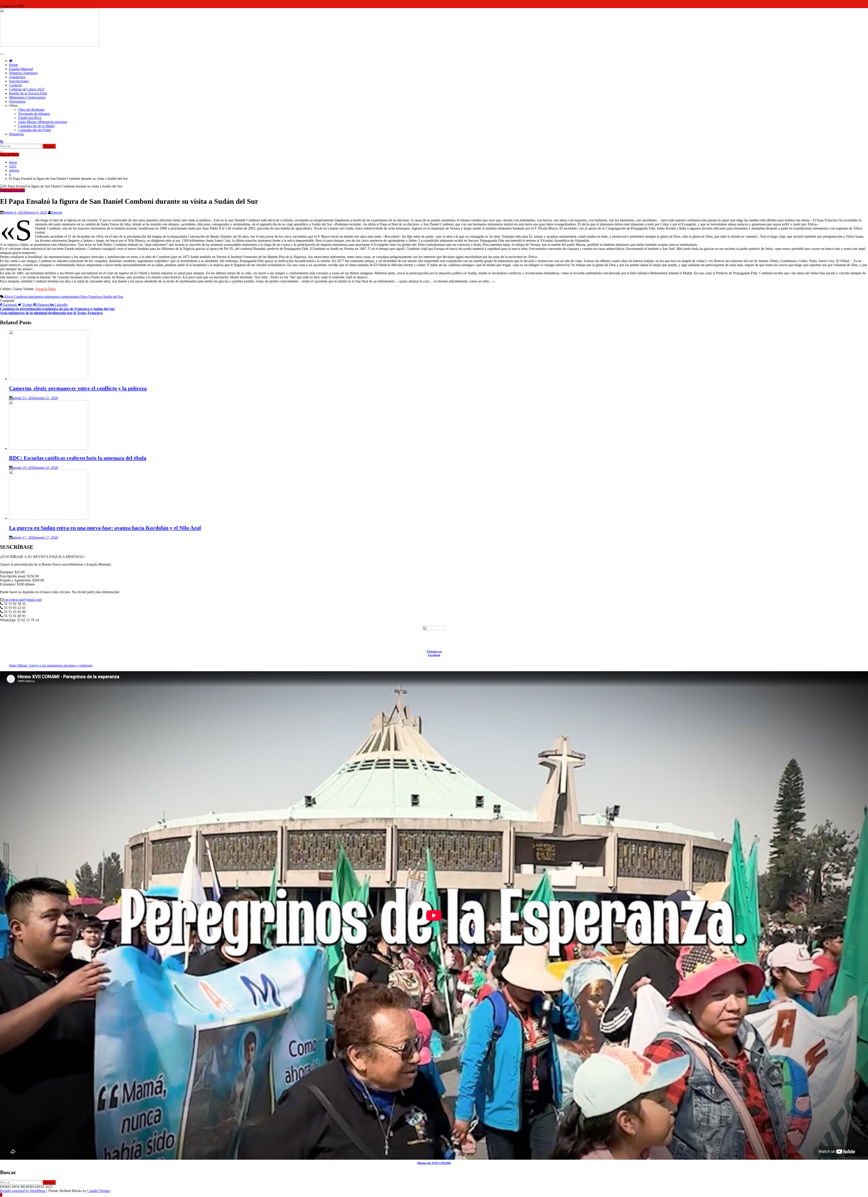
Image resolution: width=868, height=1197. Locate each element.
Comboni (20, 297)
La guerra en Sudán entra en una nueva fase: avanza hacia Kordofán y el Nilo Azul (105, 528)
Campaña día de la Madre (36, 126)
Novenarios (17, 101)
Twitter (27, 305)
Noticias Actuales (12, 190)
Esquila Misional (21, 69)
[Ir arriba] (1, 1195)
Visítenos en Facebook (434, 653)
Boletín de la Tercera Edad (28, 93)
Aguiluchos (17, 77)
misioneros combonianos (62, 297)
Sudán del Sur (113, 297)
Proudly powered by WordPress (23, 1191)
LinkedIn (61, 305)
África (8, 297)
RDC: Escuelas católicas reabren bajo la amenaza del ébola (77, 458)
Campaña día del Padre (34, 130)
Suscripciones (19, 81)
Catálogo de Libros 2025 (27, 89)
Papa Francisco (91, 297)
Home (13, 65)
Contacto (15, 85)
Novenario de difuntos (34, 114)
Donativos (16, 134)
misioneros (35, 297)
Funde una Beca (29, 118)
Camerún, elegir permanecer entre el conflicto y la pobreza (78, 388)
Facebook (10, 305)
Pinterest (43, 305)
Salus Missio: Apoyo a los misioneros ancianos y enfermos (50, 665)
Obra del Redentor (31, 109)
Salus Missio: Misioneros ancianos (42, 122)
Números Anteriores (23, 73)
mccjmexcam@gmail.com (23, 600)
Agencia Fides (45, 289)
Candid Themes (98, 1191)
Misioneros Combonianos (27, 97)
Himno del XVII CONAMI (434, 1163)
